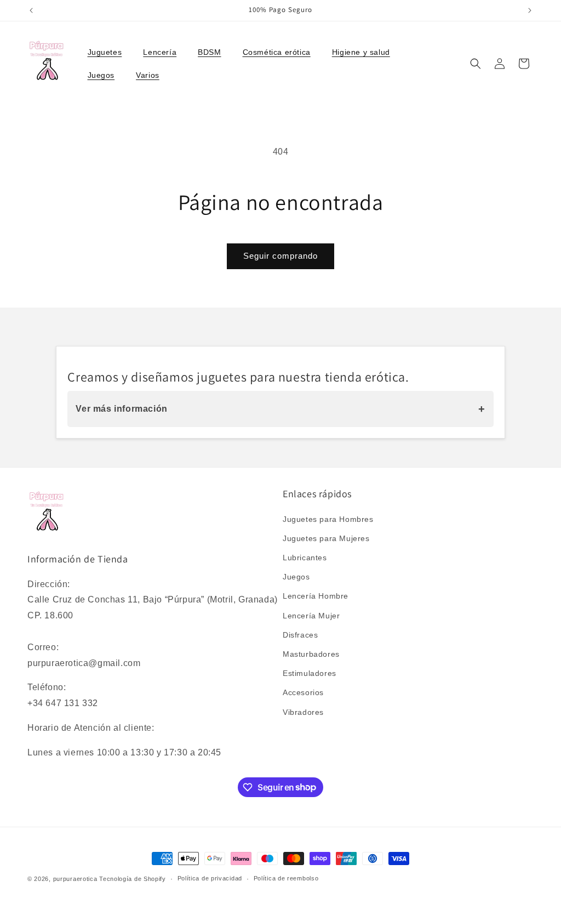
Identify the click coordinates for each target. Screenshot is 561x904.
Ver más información (280, 409)
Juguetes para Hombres (328, 519)
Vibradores (303, 712)
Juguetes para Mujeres (326, 538)
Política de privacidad (210, 878)
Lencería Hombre (315, 596)
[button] (109, 52)
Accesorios (303, 692)
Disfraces (300, 634)
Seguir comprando (280, 255)
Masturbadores (311, 654)
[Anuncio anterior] (31, 10)
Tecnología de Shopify (132, 878)
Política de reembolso (286, 878)
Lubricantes (305, 557)
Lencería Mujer (311, 615)
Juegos (296, 576)
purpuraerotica (75, 878)
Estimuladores (309, 673)
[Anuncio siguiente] (530, 10)
